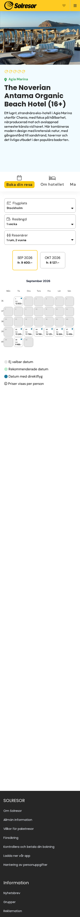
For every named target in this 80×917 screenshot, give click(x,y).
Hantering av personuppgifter (25, 865)
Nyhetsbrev (11, 893)
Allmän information (17, 820)
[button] (40, 237)
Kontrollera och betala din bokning (28, 847)
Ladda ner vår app (16, 856)
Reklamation (12, 911)
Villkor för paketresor (18, 829)
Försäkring (10, 838)
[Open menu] (73, 5)
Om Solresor (12, 811)
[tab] (22, 181)
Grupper (9, 902)
